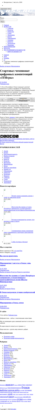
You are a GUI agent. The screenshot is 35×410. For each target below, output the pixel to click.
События (10, 28)
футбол (22, 401)
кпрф (10, 394)
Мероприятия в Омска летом (12, 303)
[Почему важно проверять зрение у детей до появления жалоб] (8, 196)
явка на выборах (8, 403)
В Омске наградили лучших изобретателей (17, 292)
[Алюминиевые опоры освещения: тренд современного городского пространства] (8, 231)
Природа (10, 41)
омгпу (11, 396)
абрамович (2, 385)
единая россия (16, 392)
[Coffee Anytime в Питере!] (8, 242)
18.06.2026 (3, 306)
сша (8, 401)
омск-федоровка (19, 397)
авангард (9, 384)
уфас (11, 401)
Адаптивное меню (6, 8)
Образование (11, 38)
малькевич (20, 394)
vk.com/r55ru (18, 251)
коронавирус (4, 394)
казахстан (25, 392)
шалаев (25, 401)
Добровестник (4, 84)
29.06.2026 (3, 296)
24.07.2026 (3, 285)
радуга (25, 399)
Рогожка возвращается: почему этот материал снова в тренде (19, 220)
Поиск (2, 18)
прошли (12, 117)
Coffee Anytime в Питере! (20, 242)
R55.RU (2, 287)
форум (18, 401)
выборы (3, 390)
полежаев (14, 399)
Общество (10, 31)
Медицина (7, 162)
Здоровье (10, 40)
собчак (29, 399)
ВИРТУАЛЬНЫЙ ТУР (14, 51)
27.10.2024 (3, 82)
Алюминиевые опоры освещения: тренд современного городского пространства (18, 231)
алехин (16, 384)
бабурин (2, 388)
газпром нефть (14, 390)
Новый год (7, 169)
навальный (4, 397)
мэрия (31, 394)
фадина (14, 401)
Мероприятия (15, 66)
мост (28, 394)
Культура (10, 30)
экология (2, 403)
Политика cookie (9, 336)
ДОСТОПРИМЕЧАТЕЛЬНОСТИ (14, 50)
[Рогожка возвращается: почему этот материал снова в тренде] (8, 219)
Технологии (11, 43)
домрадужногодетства (6, 392)
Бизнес (9, 36)
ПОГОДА (7, 48)
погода (9, 399)
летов (17, 394)
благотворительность (14, 388)
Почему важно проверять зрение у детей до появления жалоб (19, 196)
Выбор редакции (5, 66)
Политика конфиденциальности (14, 338)
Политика (10, 45)
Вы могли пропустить (9, 256)
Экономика (11, 35)
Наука (6, 166)
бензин (5, 387)
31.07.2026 (3, 268)
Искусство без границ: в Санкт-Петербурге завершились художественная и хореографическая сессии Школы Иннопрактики (19, 208)
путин (20, 399)
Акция (6, 151)
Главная (6, 25)
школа (29, 401)
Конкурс (6, 159)
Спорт (9, 33)
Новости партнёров (10, 167)
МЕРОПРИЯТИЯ (9, 46)
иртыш (21, 392)
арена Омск (21, 385)
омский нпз (27, 397)
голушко (22, 390)
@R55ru (13, 252)
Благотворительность (10, 154)
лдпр (14, 394)
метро (25, 394)
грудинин (28, 390)
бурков (26, 387)
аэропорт (29, 385)
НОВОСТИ (7, 26)
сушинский (3, 401)
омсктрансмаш (4, 399)
